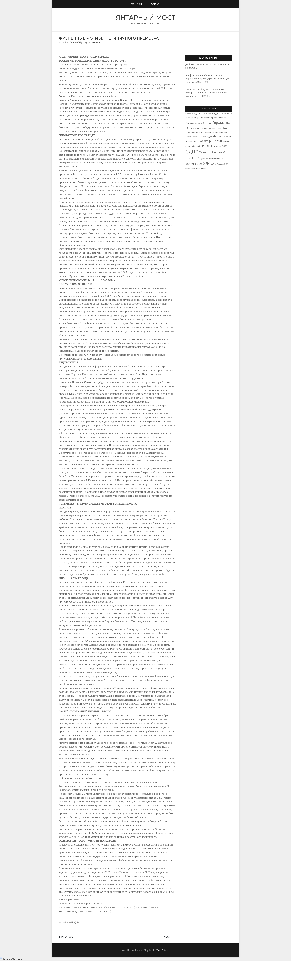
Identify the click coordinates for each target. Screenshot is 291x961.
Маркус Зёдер (205, 136)
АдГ (196, 114)
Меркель (218, 136)
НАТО (229, 136)
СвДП (224, 146)
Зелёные (194, 128)
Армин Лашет (217, 117)
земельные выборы (207, 128)
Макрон (195, 136)
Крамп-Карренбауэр (219, 132)
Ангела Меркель (194, 117)
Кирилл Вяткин (91, 42)
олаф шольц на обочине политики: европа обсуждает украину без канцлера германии (208, 78)
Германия (221, 122)
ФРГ (222, 158)
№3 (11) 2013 (75, 922)
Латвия (188, 137)
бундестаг (207, 123)
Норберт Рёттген (193, 141)
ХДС (207, 163)
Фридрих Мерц (193, 163)
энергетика (200, 168)
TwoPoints (162, 950)
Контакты (136, 4)
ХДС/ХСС (217, 163)
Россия (207, 146)
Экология (189, 168)
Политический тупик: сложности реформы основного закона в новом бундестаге (206, 92)
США (196, 158)
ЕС (187, 128)
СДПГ (191, 152)
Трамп (202, 158)
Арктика (207, 118)
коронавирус (196, 132)
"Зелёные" (189, 114)
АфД (225, 118)
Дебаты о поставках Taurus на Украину (207, 64)
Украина (209, 158)
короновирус (206, 132)
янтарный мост (145, 17)
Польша (226, 141)
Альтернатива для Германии (215, 113)
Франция (216, 158)
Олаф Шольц (212, 141)
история (219, 128)
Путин (187, 146)
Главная (155, 4)
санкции (217, 146)
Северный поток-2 (212, 152)
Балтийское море (193, 123)
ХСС (226, 164)
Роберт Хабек (196, 146)
